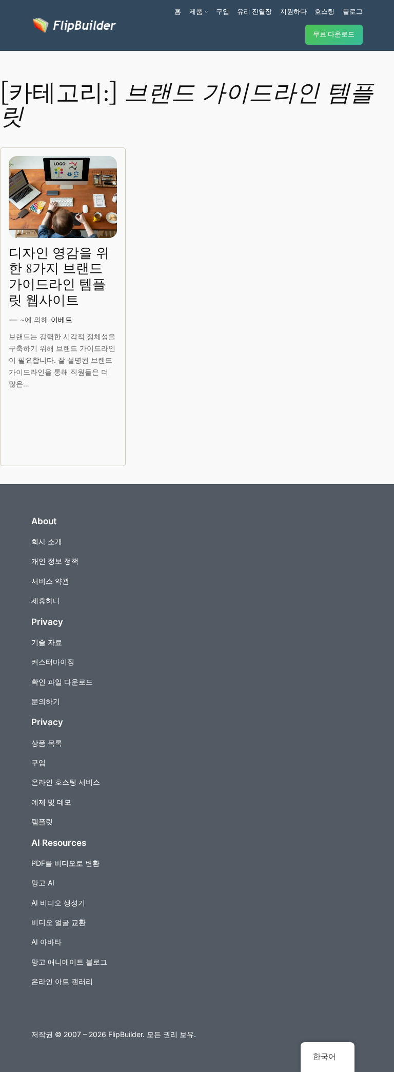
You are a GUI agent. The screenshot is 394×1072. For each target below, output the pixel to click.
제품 (196, 11)
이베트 (61, 319)
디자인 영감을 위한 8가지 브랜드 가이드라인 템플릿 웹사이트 (59, 277)
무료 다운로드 (333, 34)
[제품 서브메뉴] (206, 11)
